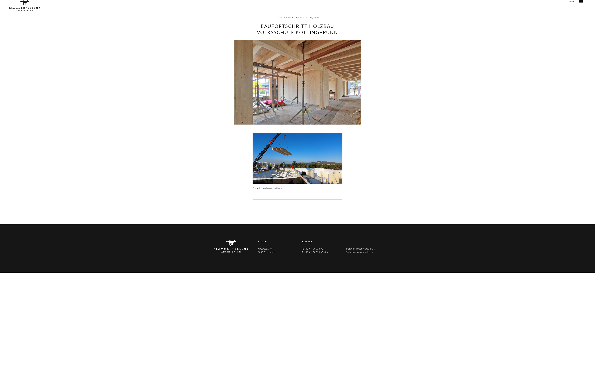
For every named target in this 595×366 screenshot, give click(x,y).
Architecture (306, 17)
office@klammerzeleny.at (363, 248)
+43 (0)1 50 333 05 (313, 248)
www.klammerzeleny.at (363, 252)
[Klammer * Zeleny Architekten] (24, 6)
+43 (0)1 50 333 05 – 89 (316, 252)
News (316, 17)
